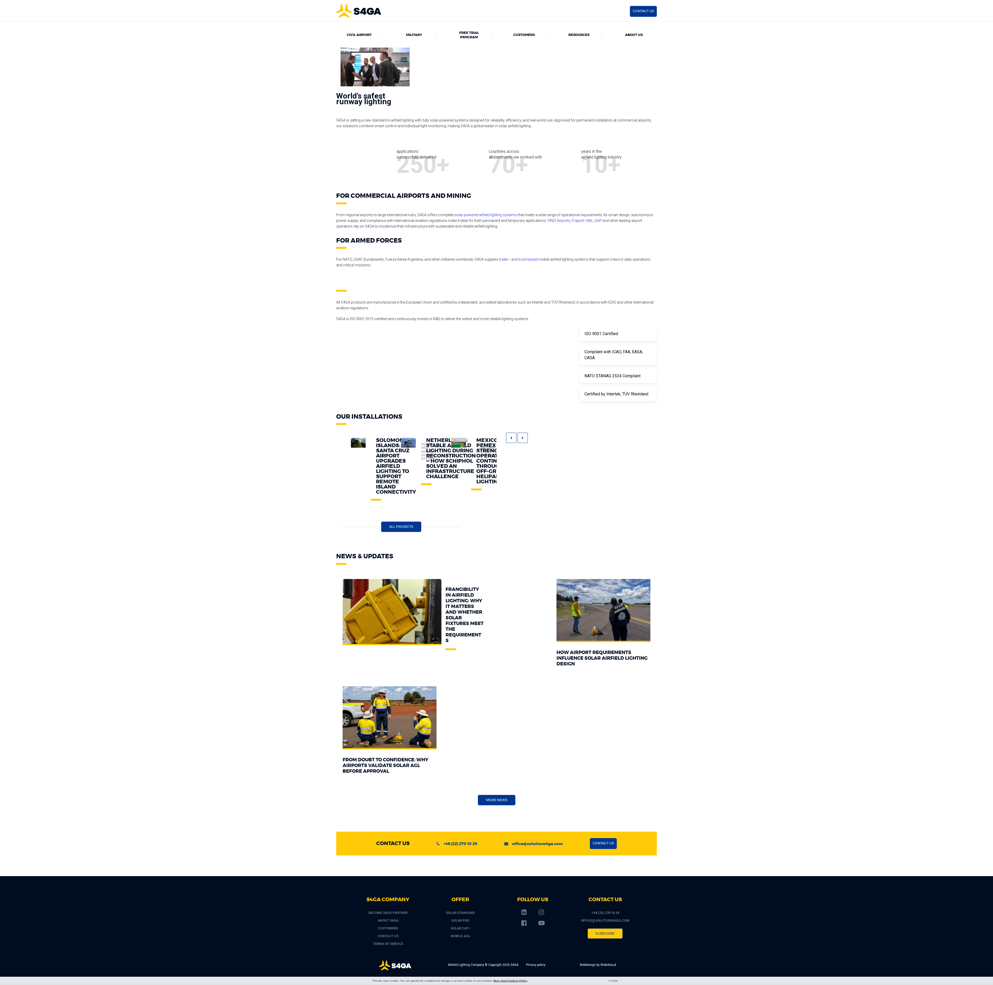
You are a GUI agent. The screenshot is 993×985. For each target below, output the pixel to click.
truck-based (528, 259)
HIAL (589, 221)
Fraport (578, 221)
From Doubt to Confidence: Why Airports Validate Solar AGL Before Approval (385, 766)
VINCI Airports (558, 221)
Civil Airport (359, 35)
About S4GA (388, 920)
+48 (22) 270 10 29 (460, 844)
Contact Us (388, 936)
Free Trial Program (469, 35)
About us (634, 35)
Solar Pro (460, 920)
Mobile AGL (460, 936)
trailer (503, 259)
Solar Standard (460, 913)
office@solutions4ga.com (537, 844)
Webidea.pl (608, 965)
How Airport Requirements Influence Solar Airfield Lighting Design (602, 658)
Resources (578, 35)
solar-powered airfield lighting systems (485, 215)
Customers (524, 35)
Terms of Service (388, 944)
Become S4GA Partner (388, 913)
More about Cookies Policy (510, 980)
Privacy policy (535, 965)
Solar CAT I (460, 928)
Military (414, 35)
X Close (613, 980)
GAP (598, 221)
